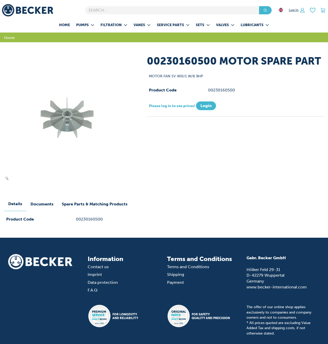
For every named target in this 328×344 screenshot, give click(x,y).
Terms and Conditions (188, 266)
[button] (296, 10)
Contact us (98, 266)
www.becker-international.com (277, 287)
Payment (175, 282)
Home (64, 25)
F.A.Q (92, 290)
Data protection (103, 282)
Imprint (95, 274)
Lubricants (252, 25)
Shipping (175, 274)
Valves (222, 25)
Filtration (111, 25)
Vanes (139, 25)
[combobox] (170, 10)
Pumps (82, 25)
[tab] (15, 204)
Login (206, 105)
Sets (200, 25)
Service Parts (170, 25)
